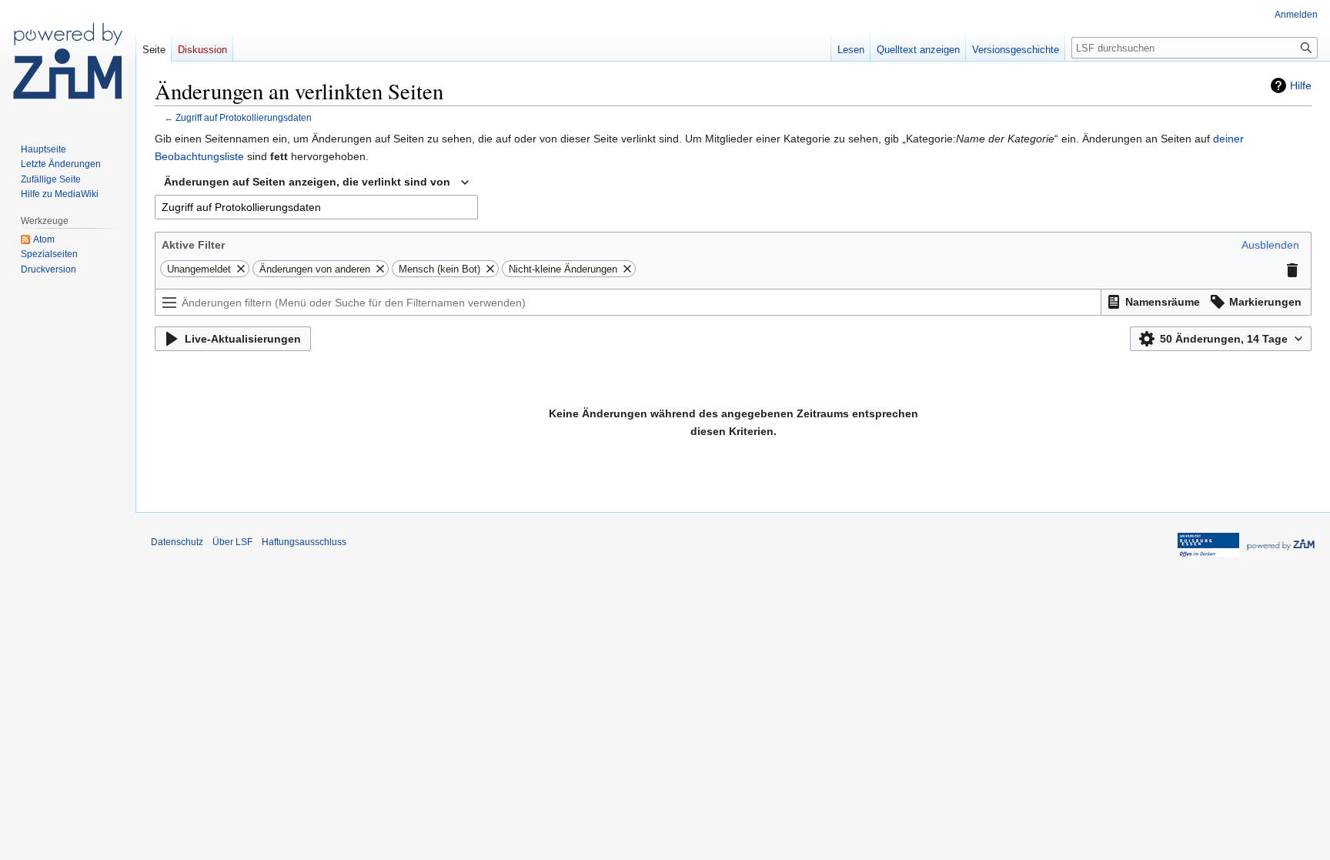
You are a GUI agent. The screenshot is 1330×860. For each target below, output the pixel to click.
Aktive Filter (193, 245)
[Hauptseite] (67, 61)
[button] (1270, 245)
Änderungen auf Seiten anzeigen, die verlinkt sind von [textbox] (307, 182)
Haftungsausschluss (304, 542)
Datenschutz (177, 542)
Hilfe (1301, 85)
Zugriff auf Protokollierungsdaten (243, 117)
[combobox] (316, 182)
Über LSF (232, 542)
